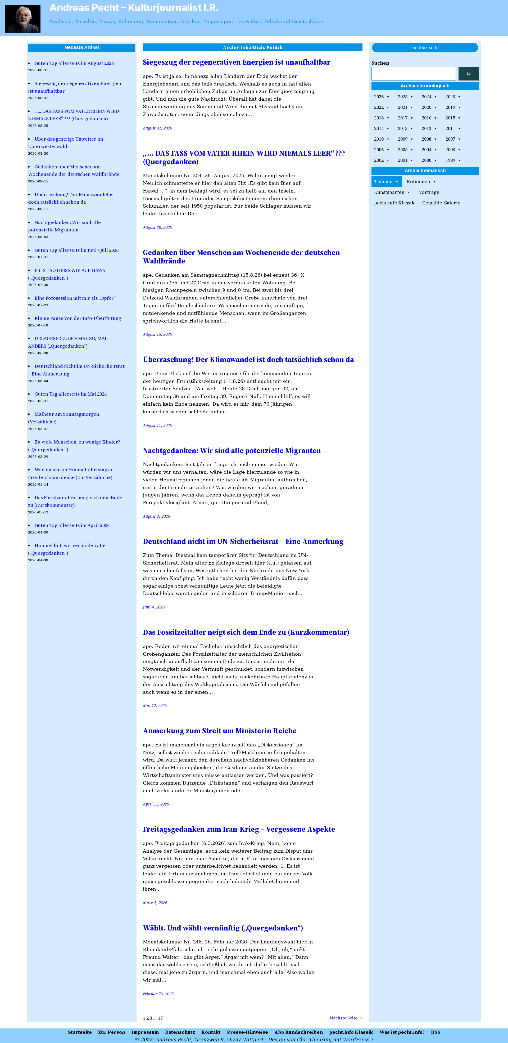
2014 (379, 128)
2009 (402, 139)
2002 (379, 160)
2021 (402, 107)
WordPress (356, 1039)
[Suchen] (469, 73)
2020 (426, 107)
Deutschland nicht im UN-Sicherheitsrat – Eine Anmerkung (243, 541)
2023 (450, 96)
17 (160, 1018)
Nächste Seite (346, 1018)
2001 (402, 160)
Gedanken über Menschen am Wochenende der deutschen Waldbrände (241, 256)
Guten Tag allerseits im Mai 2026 (71, 394)
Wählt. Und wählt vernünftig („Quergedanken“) (223, 928)
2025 (402, 96)
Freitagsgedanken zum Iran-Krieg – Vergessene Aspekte (239, 829)
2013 (402, 128)
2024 (426, 96)
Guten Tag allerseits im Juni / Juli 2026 (77, 250)
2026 (379, 96)
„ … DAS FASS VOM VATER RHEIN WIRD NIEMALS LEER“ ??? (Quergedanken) (244, 157)
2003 (450, 149)
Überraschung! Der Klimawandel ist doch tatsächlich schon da (248, 359)
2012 (426, 128)
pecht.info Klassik (394, 202)
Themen (383, 181)
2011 (450, 128)
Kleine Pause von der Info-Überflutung (78, 318)
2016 (426, 117)
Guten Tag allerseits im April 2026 (72, 525)
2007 (450, 139)
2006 (379, 149)
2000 (426, 160)
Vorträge (429, 192)
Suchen (380, 63)
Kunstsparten (389, 192)
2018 (379, 117)
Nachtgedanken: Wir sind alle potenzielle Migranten (232, 450)
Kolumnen (418, 181)
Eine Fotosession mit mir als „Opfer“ (75, 298)
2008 (426, 139)
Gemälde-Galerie (441, 202)
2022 (379, 107)
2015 (450, 117)
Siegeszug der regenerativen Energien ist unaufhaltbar (236, 62)
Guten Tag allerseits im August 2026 (74, 63)
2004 (426, 149)
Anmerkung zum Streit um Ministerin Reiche (220, 730)
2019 (450, 107)
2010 (379, 139)
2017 (402, 117)
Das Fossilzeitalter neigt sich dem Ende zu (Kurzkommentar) (246, 632)
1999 (450, 160)
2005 (402, 149)
